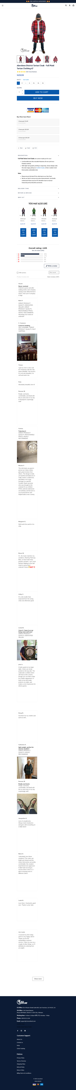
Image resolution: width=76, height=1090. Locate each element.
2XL (34, 83)
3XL (38, 83)
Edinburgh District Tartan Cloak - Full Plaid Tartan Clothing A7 (23, 220)
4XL (43, 83)
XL (29, 83)
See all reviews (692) (38, 250)
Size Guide (26, 79)
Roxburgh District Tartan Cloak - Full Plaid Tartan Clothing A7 (55, 220)
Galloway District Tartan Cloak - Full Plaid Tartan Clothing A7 (34, 220)
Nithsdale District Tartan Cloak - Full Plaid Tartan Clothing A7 (44, 220)
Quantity (19, 88)
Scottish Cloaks (40, 168)
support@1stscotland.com (28, 1087)
